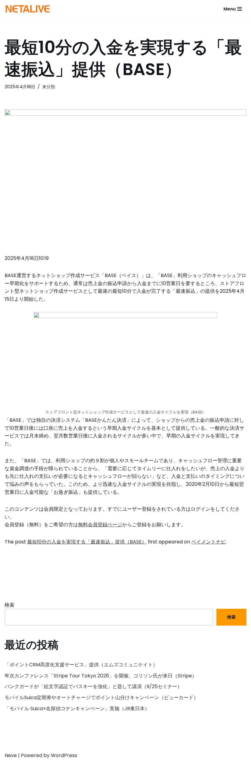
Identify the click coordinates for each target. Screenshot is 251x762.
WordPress (64, 755)
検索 (9, 604)
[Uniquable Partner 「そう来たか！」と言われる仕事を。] (28, 8)
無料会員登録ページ (100, 524)
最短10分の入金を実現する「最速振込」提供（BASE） (87, 541)
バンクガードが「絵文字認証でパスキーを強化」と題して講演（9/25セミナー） (93, 686)
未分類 (48, 87)
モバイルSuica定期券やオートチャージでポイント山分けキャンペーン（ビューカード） (101, 697)
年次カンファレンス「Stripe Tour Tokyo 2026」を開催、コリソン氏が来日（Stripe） (101, 675)
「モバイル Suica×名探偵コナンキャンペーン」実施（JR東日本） (77, 708)
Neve (11, 755)
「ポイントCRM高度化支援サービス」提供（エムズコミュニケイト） (81, 664)
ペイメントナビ (208, 541)
